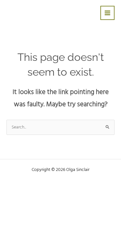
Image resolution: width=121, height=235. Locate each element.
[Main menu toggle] (107, 13)
